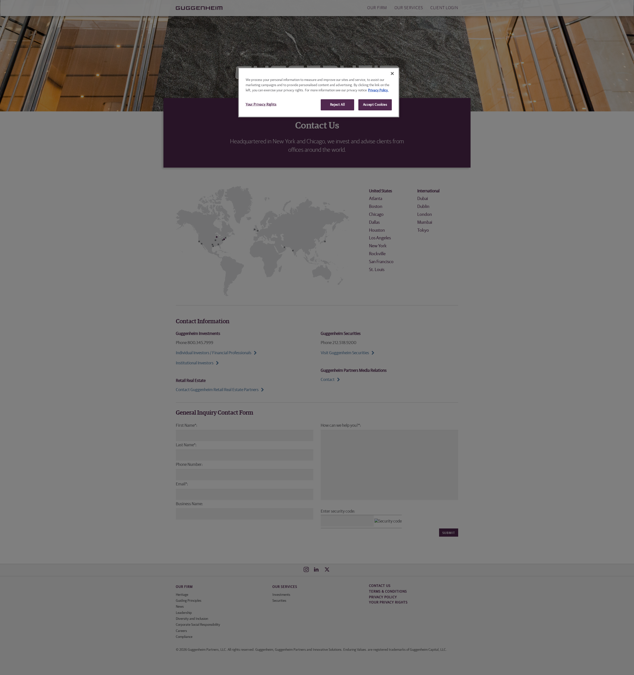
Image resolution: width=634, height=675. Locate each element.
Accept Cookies (375, 104)
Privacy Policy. (378, 90)
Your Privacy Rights (261, 104)
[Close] (392, 73)
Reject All (337, 104)
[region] (318, 93)
